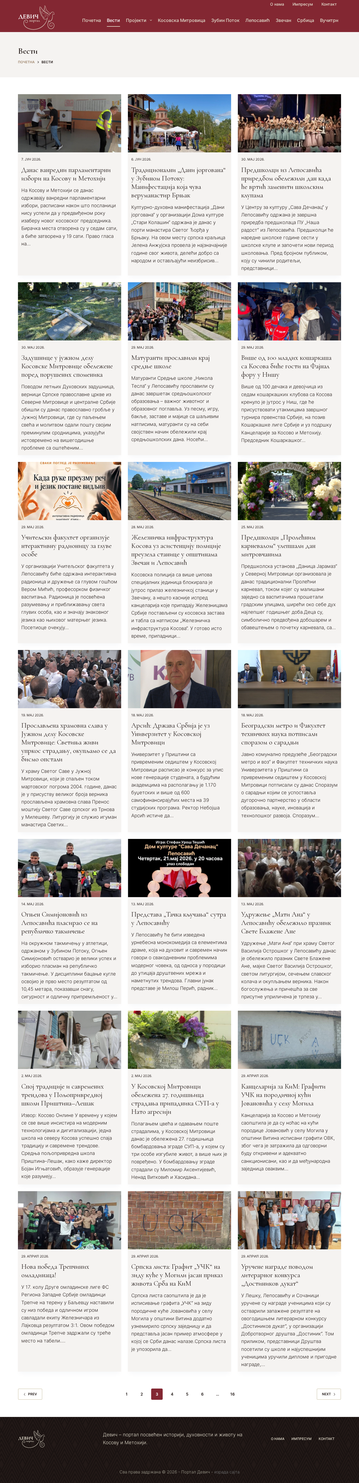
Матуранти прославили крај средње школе (170, 361)
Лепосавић (257, 20)
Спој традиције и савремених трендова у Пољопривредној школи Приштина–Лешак (62, 1094)
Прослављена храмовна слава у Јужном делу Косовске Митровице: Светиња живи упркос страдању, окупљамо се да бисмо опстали (68, 742)
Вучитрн (329, 20)
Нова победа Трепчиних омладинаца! (55, 1270)
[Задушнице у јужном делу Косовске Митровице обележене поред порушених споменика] (69, 311)
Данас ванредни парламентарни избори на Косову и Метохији (66, 174)
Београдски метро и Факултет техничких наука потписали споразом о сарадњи (283, 733)
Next (326, 1394)
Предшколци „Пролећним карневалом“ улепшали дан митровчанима (278, 545)
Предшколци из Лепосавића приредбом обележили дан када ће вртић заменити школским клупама (286, 182)
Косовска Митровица (181, 20)
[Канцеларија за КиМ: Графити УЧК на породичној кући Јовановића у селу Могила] (289, 1040)
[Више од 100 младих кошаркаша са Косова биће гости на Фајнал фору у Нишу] (289, 311)
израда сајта (227, 1472)
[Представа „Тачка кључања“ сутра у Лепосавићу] (179, 868)
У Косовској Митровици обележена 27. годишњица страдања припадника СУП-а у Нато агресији (175, 1099)
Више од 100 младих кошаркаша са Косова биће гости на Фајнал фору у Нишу (286, 366)
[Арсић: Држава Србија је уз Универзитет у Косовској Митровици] (179, 679)
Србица (305, 20)
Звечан (283, 20)
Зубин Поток (225, 20)
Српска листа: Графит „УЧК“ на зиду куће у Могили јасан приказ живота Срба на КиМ (177, 1275)
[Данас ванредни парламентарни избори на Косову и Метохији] (69, 123)
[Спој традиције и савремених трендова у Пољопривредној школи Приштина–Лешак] (69, 1040)
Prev (32, 1394)
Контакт (329, 4)
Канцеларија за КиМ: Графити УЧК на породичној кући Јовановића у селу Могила (283, 1094)
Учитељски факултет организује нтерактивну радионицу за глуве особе (66, 545)
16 (232, 1394)
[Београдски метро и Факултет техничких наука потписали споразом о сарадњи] (289, 679)
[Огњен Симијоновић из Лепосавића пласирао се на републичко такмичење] (69, 868)
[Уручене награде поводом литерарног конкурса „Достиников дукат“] (289, 1220)
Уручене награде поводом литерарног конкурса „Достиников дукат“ (277, 1275)
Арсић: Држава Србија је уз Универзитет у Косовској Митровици (170, 733)
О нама (277, 4)
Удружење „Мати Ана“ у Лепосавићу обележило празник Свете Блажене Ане (286, 922)
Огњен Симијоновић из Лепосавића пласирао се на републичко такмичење (59, 922)
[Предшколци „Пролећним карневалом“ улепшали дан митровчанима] (289, 491)
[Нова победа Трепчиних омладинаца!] (69, 1220)
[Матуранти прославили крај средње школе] (179, 311)
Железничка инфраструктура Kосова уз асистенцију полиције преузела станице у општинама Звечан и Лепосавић (176, 550)
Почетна (91, 20)
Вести (113, 20)
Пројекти (136, 20)
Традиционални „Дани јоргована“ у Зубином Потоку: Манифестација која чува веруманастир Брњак (178, 182)
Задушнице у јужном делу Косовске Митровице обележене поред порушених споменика (67, 366)
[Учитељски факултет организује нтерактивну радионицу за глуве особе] (69, 491)
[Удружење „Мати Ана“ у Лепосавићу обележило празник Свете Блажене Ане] (289, 868)
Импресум (303, 4)
